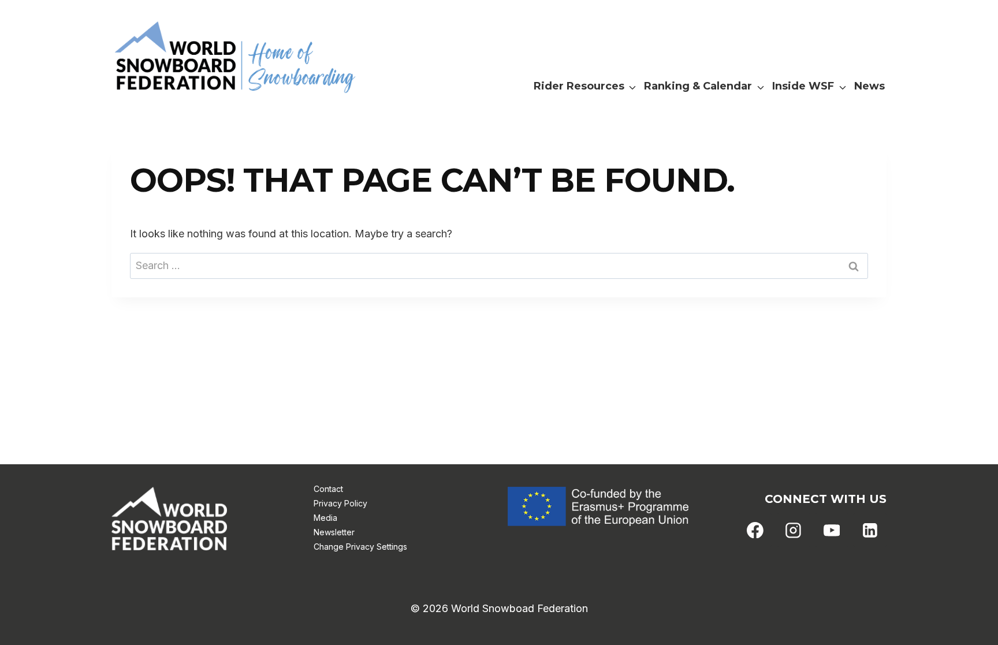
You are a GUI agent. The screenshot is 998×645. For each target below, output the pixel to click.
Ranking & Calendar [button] (698, 86)
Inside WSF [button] (803, 86)
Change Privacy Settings (360, 546)
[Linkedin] (870, 530)
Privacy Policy (340, 503)
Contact (328, 489)
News (869, 86)
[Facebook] (755, 530)
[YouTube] (831, 530)
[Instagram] (793, 530)
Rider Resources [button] (579, 86)
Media (325, 518)
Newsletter (334, 532)
